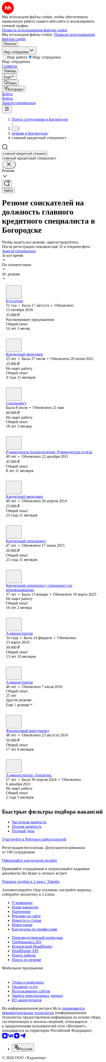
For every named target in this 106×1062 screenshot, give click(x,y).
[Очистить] (9, 164)
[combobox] (25, 153)
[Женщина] (14, 292)
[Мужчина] (14, 443)
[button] (7, 94)
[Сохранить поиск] (7, 184)
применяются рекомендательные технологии (43, 1010)
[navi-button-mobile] (7, 109)
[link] (10, 83)
